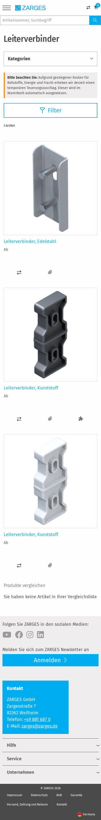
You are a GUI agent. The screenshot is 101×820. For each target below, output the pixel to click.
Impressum (14, 795)
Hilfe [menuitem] (11, 745)
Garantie (76, 795)
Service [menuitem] (14, 758)
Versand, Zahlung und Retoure (27, 804)
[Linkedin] (40, 635)
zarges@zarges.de (40, 726)
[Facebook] (19, 635)
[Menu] (6, 9)
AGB (59, 795)
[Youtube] (6, 635)
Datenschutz (39, 795)
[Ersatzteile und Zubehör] (80, 419)
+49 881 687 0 (37, 719)
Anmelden (48, 660)
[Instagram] (29, 635)
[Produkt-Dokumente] (50, 272)
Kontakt (62, 804)
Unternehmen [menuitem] (20, 772)
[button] (19, 272)
